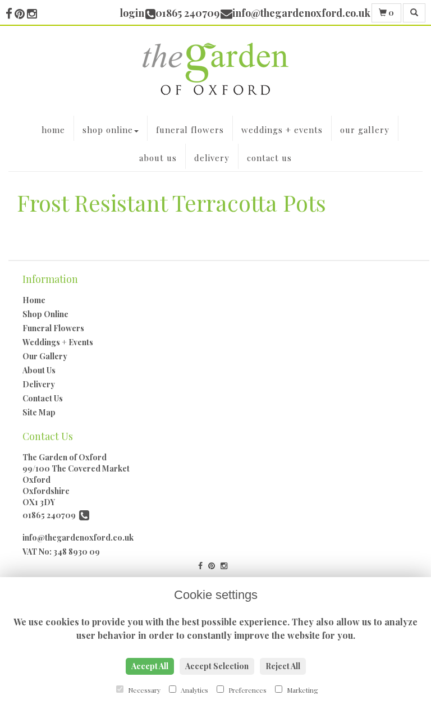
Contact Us (269, 157)
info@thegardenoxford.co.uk (78, 537)
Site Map (39, 412)
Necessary (143, 689)
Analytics (193, 689)
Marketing (301, 689)
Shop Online (107, 129)
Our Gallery (364, 129)
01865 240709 (50, 515)
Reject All (282, 666)
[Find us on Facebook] (10, 13)
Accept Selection (217, 666)
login (132, 13)
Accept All (149, 666)
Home (53, 129)
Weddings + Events (282, 129)
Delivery (212, 157)
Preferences (247, 689)
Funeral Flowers (190, 129)
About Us (158, 157)
